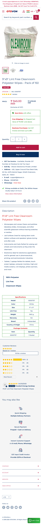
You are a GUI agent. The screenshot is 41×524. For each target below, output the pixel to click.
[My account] (24, 11)
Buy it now (20, 155)
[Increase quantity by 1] (24, 139)
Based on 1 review (9, 351)
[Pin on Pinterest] (29, 201)
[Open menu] (3, 11)
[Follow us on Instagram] (12, 507)
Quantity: (5, 139)
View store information (13, 194)
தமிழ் (4, 497)
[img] (13, 384)
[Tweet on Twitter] (33, 201)
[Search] (36, 17)
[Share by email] (37, 201)
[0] (37, 11)
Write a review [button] (20, 353)
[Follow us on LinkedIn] (20, 507)
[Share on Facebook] (24, 201)
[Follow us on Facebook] (3, 507)
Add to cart (20, 147)
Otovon (5, 91)
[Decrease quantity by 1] (13, 139)
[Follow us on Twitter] (7, 507)
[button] (6, 94)
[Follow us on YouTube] (16, 507)
